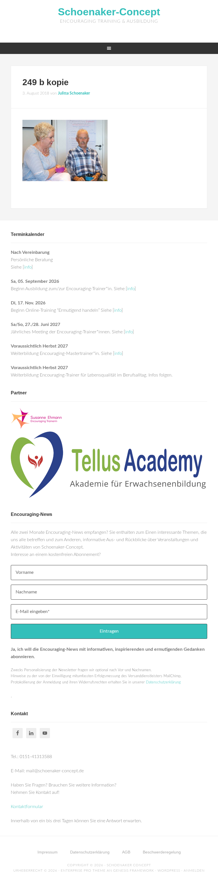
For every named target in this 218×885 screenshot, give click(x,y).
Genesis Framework (133, 870)
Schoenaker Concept (129, 865)
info (28, 267)
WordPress (169, 870)
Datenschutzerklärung (163, 682)
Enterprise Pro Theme (83, 870)
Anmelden (194, 870)
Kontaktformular (27, 806)
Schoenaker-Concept (109, 12)
